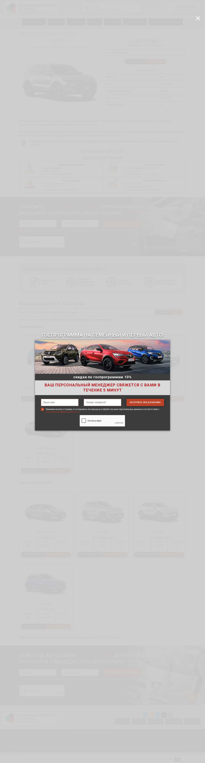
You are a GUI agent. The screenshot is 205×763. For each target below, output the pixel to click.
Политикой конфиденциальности (62, 412)
